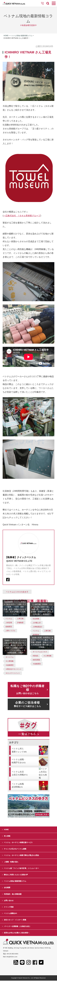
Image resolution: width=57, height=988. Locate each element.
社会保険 (36, 619)
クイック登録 (9, 907)
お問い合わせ (9, 900)
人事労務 (20, 619)
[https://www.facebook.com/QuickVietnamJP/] (8, 579)
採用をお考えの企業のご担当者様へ (16, 933)
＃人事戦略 (10, 661)
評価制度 (20, 623)
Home (6, 36)
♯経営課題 (36, 660)
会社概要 (7, 887)
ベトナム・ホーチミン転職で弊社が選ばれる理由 (21, 855)
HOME (6, 830)
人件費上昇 (37, 623)
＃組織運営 (10, 665)
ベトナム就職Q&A (10, 913)
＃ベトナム (10, 657)
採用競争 (36, 635)
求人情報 (7, 836)
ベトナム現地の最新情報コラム (21, 36)
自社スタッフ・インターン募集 (15, 920)
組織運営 (9, 627)
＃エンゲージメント (13, 673)
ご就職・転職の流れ (11, 862)
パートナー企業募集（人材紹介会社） (17, 926)
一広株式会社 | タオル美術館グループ (21, 215)
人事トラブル (10, 631)
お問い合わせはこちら (28, 689)
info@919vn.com (11, 956)
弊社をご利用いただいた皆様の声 (16, 875)
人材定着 (9, 623)
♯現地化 (35, 656)
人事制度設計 (37, 627)
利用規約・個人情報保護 (12, 894)
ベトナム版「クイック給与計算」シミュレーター (21, 868)
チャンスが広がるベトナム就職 (15, 849)
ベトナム (9, 619)
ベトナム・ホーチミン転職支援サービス (18, 842)
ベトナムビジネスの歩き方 (17, 592)
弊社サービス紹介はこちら (27, 704)
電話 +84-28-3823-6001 (10, 954)
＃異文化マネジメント (13, 669)
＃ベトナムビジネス (40, 652)
